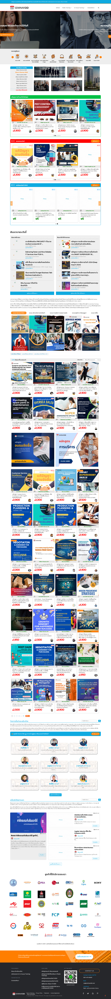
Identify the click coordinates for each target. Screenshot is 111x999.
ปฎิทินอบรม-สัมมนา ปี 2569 (49, 984)
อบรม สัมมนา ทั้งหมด (15, 354)
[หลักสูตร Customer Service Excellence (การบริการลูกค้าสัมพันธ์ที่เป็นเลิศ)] (44, 111)
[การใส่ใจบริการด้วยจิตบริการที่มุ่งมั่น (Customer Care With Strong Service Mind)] (55, 342)
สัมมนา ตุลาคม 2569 (21, 75)
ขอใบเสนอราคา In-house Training (20, 974)
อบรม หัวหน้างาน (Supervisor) (78, 256)
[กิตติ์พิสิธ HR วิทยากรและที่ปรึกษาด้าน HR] (24, 745)
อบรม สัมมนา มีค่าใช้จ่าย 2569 (40, 354)
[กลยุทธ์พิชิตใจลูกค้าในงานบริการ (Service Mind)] (73, 324)
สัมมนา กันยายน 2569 (21, 72)
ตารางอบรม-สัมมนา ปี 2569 (61, 1)
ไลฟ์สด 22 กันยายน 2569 (22, 166)
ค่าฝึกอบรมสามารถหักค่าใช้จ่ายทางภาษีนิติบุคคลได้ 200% (51, 987)
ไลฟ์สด (67, 166)
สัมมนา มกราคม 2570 (21, 81)
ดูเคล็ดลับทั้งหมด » (55, 864)
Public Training (66, 8)
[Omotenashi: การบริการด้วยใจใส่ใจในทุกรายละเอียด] (73, 342)
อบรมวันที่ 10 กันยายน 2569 (44, 122)
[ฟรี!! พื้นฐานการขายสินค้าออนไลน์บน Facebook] (22, 199)
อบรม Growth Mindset (26, 287)
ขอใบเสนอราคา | (51, 1)
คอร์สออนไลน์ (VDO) (22, 210)
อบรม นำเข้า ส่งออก (76, 266)
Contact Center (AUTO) (89, 975)
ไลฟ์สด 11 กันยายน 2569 (66, 384)
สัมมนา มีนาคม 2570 (21, 85)
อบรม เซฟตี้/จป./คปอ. (30, 246)
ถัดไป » (27, 716)
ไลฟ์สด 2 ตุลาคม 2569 (22, 122)
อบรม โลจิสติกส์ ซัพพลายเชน (78, 246)
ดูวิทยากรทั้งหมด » (55, 795)
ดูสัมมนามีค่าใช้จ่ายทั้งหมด (77, 293)
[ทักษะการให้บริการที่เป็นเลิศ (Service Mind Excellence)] (20, 324)
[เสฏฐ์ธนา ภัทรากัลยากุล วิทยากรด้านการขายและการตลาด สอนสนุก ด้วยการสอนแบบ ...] (54, 763)
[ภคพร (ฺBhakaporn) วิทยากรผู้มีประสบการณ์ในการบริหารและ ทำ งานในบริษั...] (83, 781)
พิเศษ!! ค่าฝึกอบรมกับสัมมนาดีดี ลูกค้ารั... (24, 835)
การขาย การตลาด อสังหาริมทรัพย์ (33, 277)
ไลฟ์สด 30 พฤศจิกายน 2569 (44, 166)
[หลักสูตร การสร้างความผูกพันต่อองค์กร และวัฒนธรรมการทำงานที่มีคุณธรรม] (22, 155)
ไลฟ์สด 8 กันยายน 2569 (43, 631)
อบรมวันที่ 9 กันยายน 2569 (88, 561)
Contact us (89, 971)
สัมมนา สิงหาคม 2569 (21, 70)
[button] (53, 135)
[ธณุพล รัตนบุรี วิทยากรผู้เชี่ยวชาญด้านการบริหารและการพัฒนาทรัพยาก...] (24, 781)
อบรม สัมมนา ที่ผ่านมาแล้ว (21, 90)
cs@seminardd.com (89, 983)
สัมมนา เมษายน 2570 (21, 88)
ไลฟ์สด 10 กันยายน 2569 (44, 561)
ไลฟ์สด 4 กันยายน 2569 (21, 701)
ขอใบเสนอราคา (83, 956)
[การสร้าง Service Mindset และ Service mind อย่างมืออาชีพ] (91, 324)
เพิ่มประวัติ (96, 734)
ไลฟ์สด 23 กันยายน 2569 (90, 122)
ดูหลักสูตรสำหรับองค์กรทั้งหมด (55, 36)
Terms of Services (30, 993)
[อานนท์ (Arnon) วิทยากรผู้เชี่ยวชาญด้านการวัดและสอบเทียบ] (83, 745)
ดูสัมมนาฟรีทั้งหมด (32, 293)
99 (23, 716)
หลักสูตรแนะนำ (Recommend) (50, 971)
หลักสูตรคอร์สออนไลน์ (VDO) (49, 978)
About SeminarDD (31, 994)
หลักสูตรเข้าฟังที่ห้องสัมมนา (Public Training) (51, 975)
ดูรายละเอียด (28, 247)
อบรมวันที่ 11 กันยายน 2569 (43, 384)
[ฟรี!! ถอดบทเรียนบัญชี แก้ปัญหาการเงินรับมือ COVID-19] (90, 199)
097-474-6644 (87, 977)
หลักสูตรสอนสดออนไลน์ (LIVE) (50, 981)
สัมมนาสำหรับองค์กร (43, 1)
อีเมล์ (84, 980)
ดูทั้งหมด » (95, 141)
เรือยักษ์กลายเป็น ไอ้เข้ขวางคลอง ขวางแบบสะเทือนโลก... (83, 816)
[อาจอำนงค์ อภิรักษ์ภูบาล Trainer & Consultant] (83, 763)
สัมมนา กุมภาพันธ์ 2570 (21, 83)
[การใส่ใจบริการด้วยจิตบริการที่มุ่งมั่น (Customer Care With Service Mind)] (20, 342)
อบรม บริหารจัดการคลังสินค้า (78, 287)
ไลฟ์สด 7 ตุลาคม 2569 (90, 166)
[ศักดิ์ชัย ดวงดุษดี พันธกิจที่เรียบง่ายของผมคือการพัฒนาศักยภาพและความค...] (54, 781)
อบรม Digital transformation (32, 256)
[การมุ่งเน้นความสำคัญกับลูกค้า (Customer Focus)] (38, 342)
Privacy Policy (39, 993)
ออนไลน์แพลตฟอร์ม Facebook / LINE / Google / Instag (38, 266)
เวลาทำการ (86, 986)
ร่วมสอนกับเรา (91, 8)
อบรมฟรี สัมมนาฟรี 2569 (27, 354)
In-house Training (79, 8)
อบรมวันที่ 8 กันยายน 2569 (44, 596)
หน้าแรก (58, 8)
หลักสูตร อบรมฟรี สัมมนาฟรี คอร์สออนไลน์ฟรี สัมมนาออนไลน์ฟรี (24, 1)
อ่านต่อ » (42, 855)
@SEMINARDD (71, 985)
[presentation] (3, 28)
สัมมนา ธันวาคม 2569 (21, 79)
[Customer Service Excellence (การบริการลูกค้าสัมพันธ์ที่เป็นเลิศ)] (38, 324)
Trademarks (46, 993)
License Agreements (55, 993)
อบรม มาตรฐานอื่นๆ (76, 277)
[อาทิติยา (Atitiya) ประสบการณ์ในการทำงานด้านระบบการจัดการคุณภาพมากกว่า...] (54, 745)
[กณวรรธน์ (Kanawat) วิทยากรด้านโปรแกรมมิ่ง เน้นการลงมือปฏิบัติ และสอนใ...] (24, 763)
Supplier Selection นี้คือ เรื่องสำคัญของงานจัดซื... (82, 832)
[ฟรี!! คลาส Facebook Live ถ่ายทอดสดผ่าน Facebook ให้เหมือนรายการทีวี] (67, 199)
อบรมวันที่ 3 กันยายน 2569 (44, 701)
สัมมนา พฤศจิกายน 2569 (21, 77)
